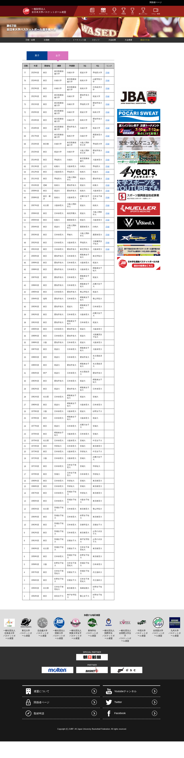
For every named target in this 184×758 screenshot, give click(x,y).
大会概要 (128, 40)
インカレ (114, 14)
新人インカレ (143, 14)
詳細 (107, 72)
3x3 (132, 14)
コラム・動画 (155, 14)
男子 (37, 55)
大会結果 (112, 40)
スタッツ (95, 40)
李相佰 (123, 14)
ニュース (92, 14)
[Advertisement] (138, 68)
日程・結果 (30, 40)
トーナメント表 (79, 40)
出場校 (46, 40)
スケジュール (103, 14)
